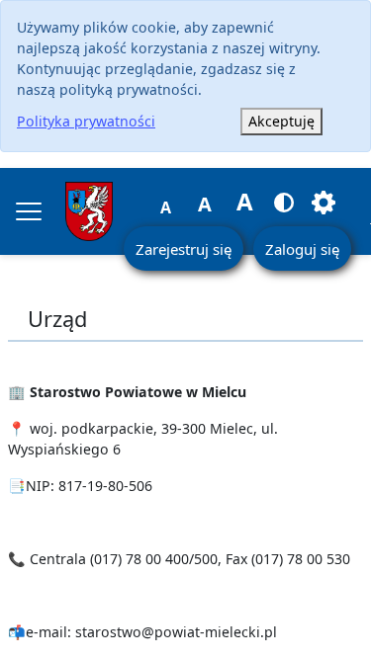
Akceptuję (281, 121)
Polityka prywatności (86, 121)
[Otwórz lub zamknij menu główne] (28, 211)
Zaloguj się (302, 249)
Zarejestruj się (184, 249)
